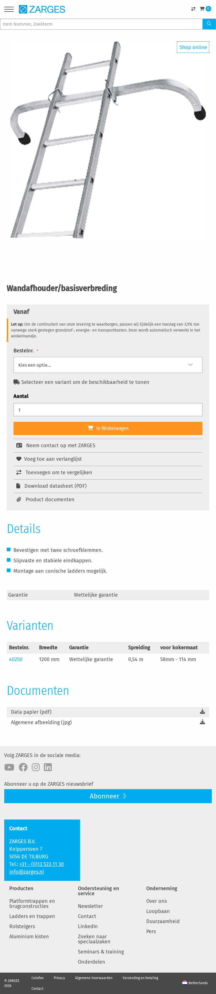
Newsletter (90, 906)
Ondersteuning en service (98, 891)
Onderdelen (91, 962)
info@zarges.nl (26, 872)
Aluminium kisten (29, 936)
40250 (15, 659)
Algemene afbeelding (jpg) (41, 722)
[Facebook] (23, 767)
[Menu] (9, 10)
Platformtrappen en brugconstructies (32, 903)
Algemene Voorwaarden (93, 978)
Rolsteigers (22, 926)
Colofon (38, 978)
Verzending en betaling (140, 978)
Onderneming (161, 888)
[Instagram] (36, 767)
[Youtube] (9, 767)
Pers (151, 931)
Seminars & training (101, 952)
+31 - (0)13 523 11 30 (41, 864)
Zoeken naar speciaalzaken (94, 939)
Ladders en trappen (32, 916)
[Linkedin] (48, 767)
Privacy (59, 978)
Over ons (156, 901)
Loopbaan (158, 911)
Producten (21, 888)
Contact (87, 916)
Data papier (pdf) (31, 712)
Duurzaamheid (163, 921)
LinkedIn (88, 926)
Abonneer (105, 796)
